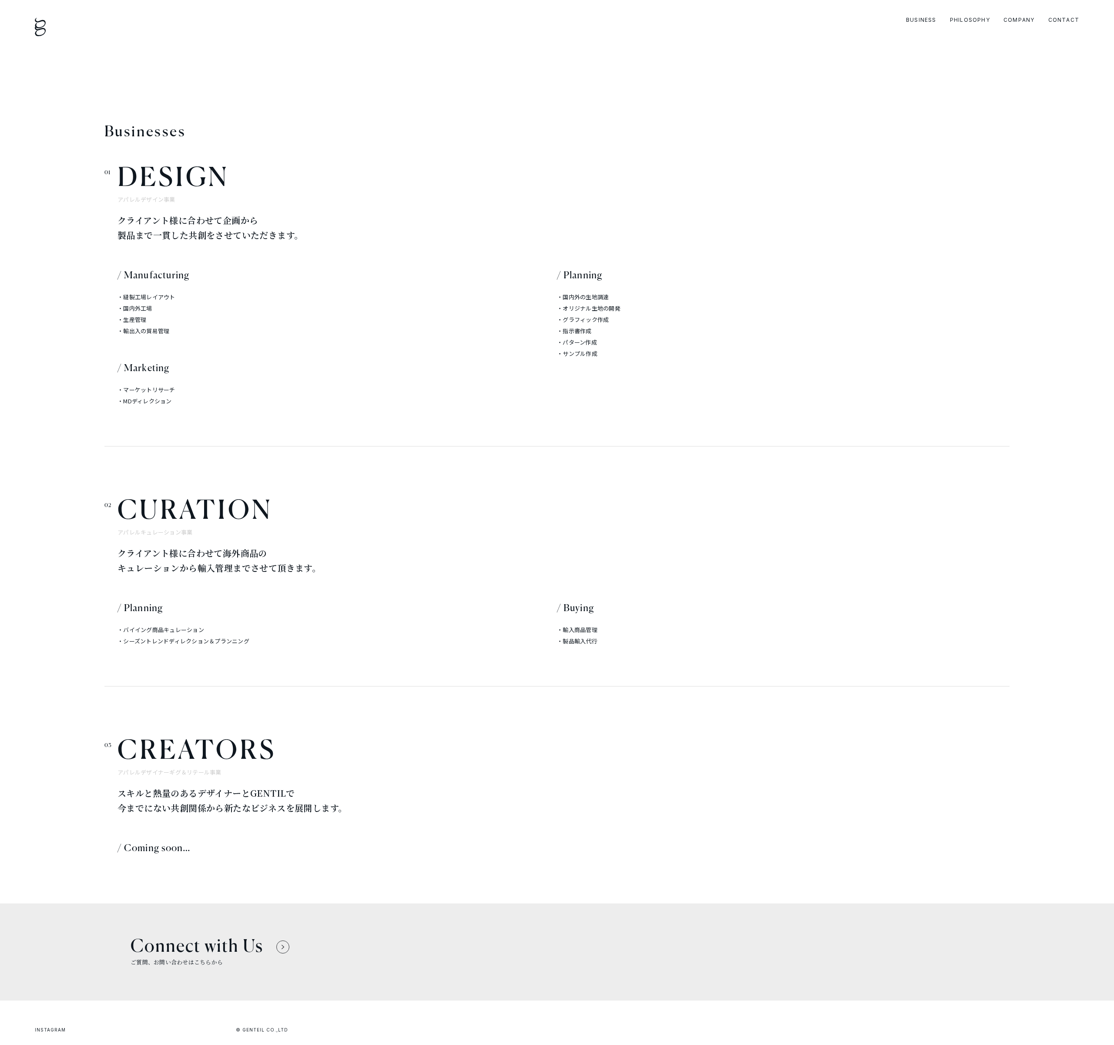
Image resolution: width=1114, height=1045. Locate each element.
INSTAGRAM (50, 1030)
